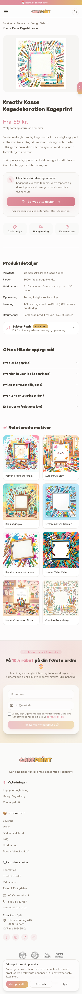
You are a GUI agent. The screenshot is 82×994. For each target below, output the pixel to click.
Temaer (21, 23)
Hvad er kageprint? (17, 363)
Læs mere (12, 976)
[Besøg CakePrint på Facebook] (6, 937)
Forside (7, 23)
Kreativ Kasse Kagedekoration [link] (21, 28)
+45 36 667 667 (17, 902)
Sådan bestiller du (14, 833)
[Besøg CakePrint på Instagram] (15, 937)
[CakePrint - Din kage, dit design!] (41, 11)
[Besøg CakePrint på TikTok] (24, 937)
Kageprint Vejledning (15, 790)
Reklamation (10, 882)
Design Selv (38, 23)
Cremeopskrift (11, 802)
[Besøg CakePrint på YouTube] (34, 937)
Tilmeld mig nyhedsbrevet (39, 725)
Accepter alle (17, 984)
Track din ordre (12, 876)
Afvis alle (41, 984)
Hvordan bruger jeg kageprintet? (27, 374)
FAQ (5, 839)
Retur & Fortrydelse (15, 888)
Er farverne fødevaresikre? (22, 406)
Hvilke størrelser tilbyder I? (22, 385)
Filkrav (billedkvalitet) (16, 851)
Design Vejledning (14, 796)
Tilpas (64, 984)
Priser (6, 827)
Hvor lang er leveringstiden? (23, 395)
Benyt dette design (41, 202)
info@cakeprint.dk (19, 895)
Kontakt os (9, 870)
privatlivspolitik (55, 716)
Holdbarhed (10, 845)
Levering (8, 821)
